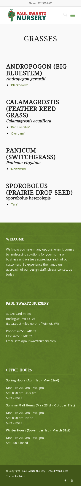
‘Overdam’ (17, 133)
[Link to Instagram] (71, 480)
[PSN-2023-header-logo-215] (33, 15)
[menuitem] (63, 15)
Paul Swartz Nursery (33, 470)
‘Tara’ (14, 204)
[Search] (63, 15)
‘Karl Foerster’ (20, 127)
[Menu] (72, 15)
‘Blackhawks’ (19, 85)
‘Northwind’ (18, 169)
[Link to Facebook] (65, 480)
